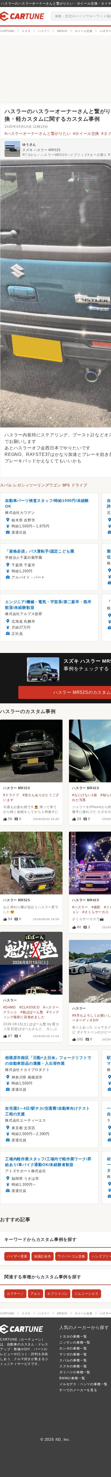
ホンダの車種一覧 (73, 1348)
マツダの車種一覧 (73, 1354)
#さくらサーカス (95, 912)
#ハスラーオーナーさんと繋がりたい (38, 133)
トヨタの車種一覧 (73, 1336)
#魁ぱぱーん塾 (31, 1012)
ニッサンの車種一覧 (74, 1342)
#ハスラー (80, 907)
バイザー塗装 (17, 1256)
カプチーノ (15, 1294)
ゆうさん (29, 144)
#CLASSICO (29, 1007)
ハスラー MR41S (85, 788)
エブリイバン (57, 1294)
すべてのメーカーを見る (78, 1390)
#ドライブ (11, 795)
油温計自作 (42, 1256)
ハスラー (10, 1000)
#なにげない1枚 (84, 795)
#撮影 (96, 907)
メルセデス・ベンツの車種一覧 (83, 1384)
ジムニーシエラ (86, 1294)
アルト (35, 1294)
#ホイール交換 (86, 133)
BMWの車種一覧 (72, 1378)
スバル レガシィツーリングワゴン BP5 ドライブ (43, 485)
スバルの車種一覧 (73, 1360)
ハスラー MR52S (16, 900)
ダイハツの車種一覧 (74, 1372)
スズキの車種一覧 (73, 1366)
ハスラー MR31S (16, 788)
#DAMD (9, 1007)
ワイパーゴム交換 (71, 1256)
